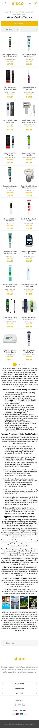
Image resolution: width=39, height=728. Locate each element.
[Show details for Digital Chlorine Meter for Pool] (29, 76)
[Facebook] (15, 704)
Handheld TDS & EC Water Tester (10, 220)
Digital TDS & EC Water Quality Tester (10, 121)
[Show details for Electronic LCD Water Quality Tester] (10, 175)
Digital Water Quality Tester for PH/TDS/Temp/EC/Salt (10, 155)
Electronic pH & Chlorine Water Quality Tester (29, 187)
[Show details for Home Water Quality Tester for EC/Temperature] (10, 306)
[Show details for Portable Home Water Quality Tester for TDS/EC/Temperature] (29, 306)
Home (6, 12)
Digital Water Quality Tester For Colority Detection (10, 352)
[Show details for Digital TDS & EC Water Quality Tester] (10, 109)
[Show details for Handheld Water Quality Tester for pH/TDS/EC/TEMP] (29, 207)
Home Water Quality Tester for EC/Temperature (10, 319)
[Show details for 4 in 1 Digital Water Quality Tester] (29, 339)
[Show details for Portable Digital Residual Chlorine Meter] (29, 240)
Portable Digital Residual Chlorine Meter (29, 252)
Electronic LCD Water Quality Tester (10, 187)
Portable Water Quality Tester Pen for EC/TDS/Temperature (10, 286)
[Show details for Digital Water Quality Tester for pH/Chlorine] (29, 109)
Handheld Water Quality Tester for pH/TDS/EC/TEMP (28, 221)
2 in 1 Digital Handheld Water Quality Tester (10, 55)
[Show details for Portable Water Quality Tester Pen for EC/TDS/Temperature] (10, 273)
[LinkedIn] (23, 704)
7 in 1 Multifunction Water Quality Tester (10, 88)
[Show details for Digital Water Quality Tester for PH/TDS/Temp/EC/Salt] (10, 142)
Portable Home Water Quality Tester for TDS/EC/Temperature (29, 319)
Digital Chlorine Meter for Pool (29, 88)
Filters (20, 24)
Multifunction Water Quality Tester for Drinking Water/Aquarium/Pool (10, 254)
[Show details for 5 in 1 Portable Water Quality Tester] (29, 43)
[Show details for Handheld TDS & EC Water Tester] (10, 207)
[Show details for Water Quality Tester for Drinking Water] (29, 273)
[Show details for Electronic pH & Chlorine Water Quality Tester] (29, 175)
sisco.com (11, 667)
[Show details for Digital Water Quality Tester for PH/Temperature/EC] (29, 142)
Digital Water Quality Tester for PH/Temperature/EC (29, 155)
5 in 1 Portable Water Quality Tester (29, 55)
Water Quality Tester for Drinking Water (29, 285)
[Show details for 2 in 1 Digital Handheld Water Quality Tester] (10, 43)
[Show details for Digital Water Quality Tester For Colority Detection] (10, 339)
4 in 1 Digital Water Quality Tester (29, 351)
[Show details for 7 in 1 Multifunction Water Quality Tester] (10, 76)
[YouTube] (19, 704)
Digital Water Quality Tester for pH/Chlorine (29, 121)
